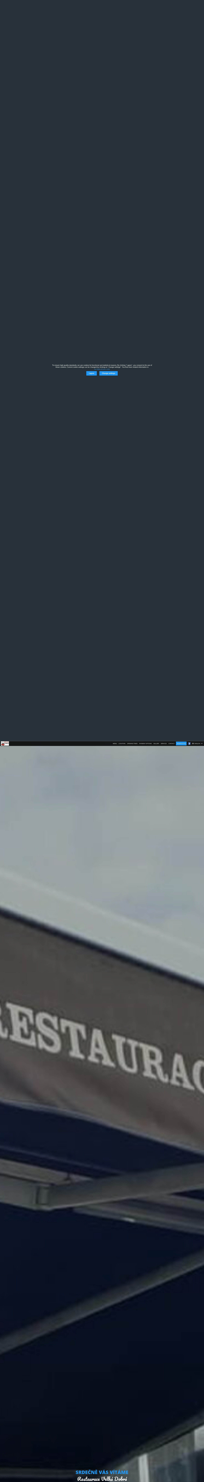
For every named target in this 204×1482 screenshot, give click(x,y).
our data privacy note (102, 369)
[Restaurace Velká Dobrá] (13, 743)
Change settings (108, 373)
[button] (197, 743)
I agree (91, 373)
